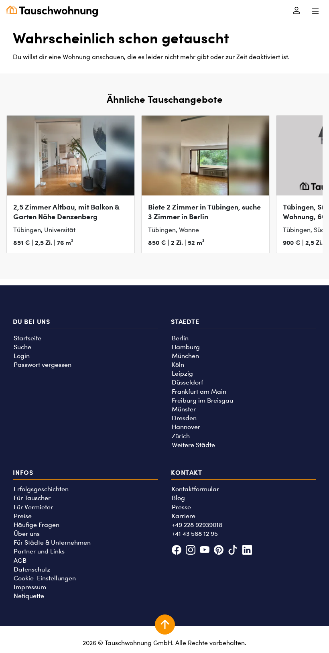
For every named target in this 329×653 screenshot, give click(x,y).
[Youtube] (204, 551)
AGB (20, 560)
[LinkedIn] (247, 551)
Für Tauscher (32, 498)
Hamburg (186, 347)
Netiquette (29, 596)
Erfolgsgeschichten (41, 489)
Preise (23, 516)
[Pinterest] (218, 551)
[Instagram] (190, 551)
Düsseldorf (187, 382)
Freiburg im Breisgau (202, 400)
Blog (178, 498)
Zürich (181, 436)
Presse (181, 507)
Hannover (186, 427)
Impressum (30, 587)
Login (22, 356)
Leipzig (182, 373)
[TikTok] (232, 551)
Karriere (183, 516)
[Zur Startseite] (52, 11)
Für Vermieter (33, 507)
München (185, 356)
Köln (178, 364)
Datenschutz (32, 569)
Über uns (27, 533)
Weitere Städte (193, 445)
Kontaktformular (195, 489)
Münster (184, 409)
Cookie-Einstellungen (45, 578)
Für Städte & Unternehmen (52, 542)
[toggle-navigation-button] (315, 11)
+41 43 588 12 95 (195, 533)
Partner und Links (39, 551)
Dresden (184, 418)
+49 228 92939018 (197, 525)
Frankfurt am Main (199, 391)
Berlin (180, 338)
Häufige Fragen (36, 525)
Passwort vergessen (42, 364)
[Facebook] (176, 551)
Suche (22, 347)
